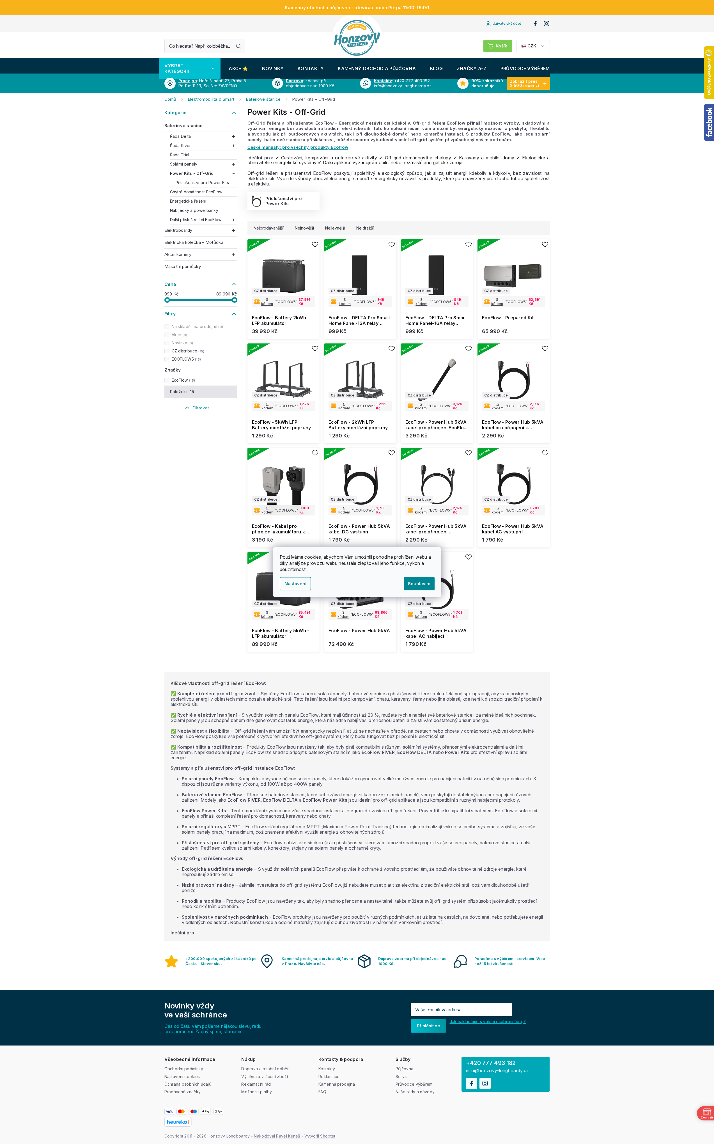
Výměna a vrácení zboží (264, 1076)
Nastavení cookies (182, 1076)
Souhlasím (419, 583)
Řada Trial (179, 154)
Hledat (238, 46)
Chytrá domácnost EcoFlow (196, 191)
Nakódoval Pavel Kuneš (277, 1136)
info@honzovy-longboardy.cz (497, 1070)
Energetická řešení (188, 201)
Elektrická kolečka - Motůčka (193, 242)
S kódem (267, 301)
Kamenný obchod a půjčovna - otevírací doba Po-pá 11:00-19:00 (357, 7)
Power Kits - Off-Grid (192, 173)
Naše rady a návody (415, 1091)
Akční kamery (178, 254)
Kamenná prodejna (336, 1084)
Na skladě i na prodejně (197, 326)
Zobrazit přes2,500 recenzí (524, 83)
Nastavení (295, 583)
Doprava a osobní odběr (265, 1068)
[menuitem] (189, 68)
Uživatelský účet (507, 23)
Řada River (180, 145)
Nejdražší (365, 228)
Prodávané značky (182, 1091)
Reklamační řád (256, 1084)
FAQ (322, 1091)
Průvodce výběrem (414, 1084)
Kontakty (383, 80)
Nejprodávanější (269, 228)
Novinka (182, 342)
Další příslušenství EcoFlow (196, 219)
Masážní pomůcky (182, 266)
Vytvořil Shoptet (320, 1136)
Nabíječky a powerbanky (194, 210)
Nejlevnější (335, 228)
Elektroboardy (178, 230)
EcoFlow (183, 380)
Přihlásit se (428, 1025)
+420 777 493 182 (491, 1063)
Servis (402, 1076)
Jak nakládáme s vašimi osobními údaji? (488, 1021)
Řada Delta (180, 136)
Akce (179, 334)
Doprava (294, 80)
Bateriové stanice (183, 125)
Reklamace (329, 1076)
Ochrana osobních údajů (188, 1084)
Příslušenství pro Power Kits (202, 182)
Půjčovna (404, 1068)
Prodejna (187, 80)
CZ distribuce (187, 351)
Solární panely (184, 164)
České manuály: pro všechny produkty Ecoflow (297, 147)
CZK (531, 46)
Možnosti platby (256, 1091)
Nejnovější (304, 228)
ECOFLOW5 (186, 359)
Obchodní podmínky (183, 1068)
